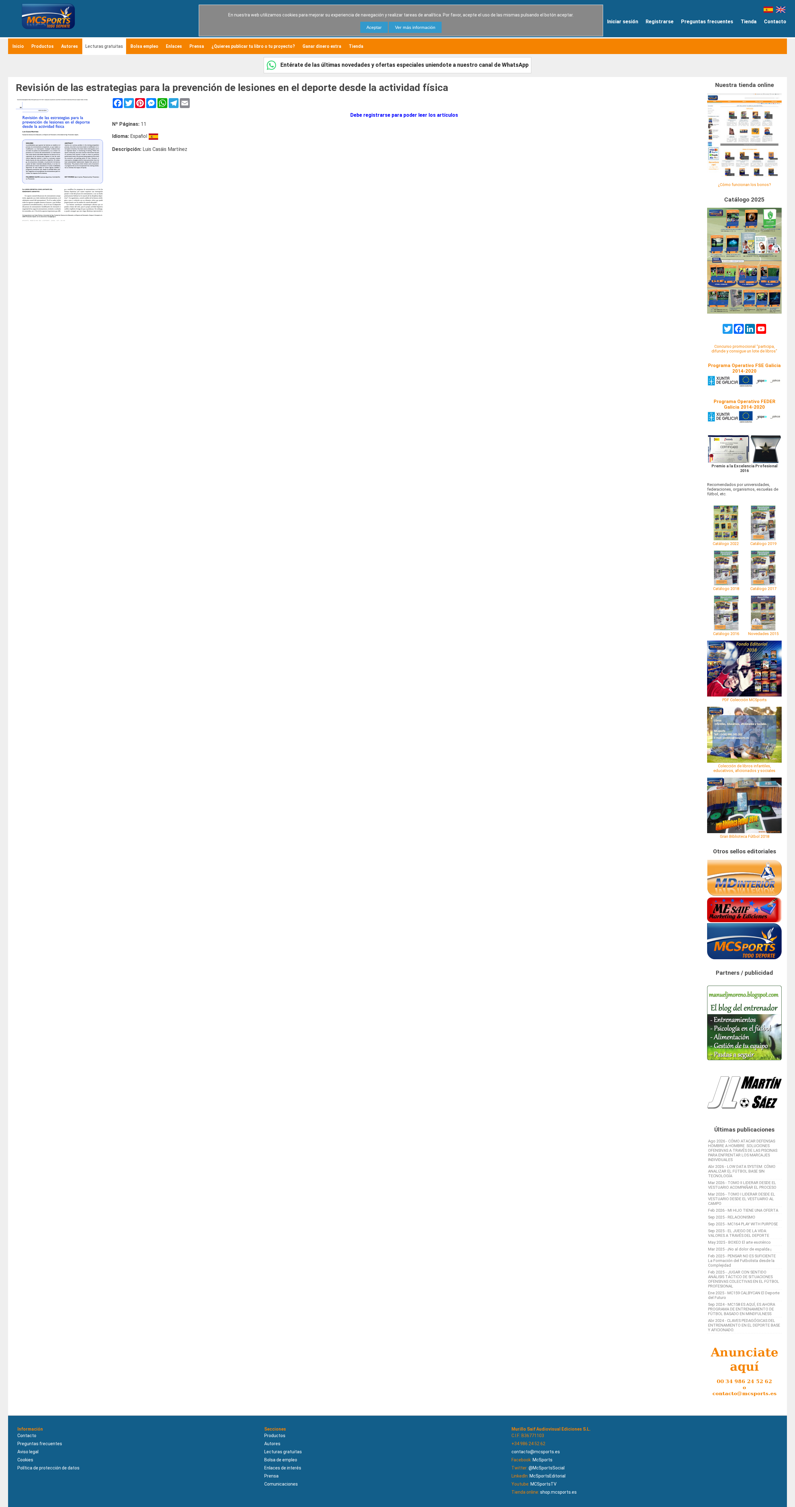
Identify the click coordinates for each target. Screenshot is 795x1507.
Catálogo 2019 (763, 543)
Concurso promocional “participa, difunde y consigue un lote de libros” (744, 348)
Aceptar (374, 27)
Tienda (748, 22)
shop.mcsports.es (558, 1492)
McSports (542, 1459)
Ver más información (415, 27)
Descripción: (126, 149)
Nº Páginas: (125, 124)
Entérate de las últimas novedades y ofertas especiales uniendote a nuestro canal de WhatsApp (404, 64)
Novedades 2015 (763, 633)
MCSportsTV (543, 1484)
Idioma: (120, 136)
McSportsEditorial (547, 1475)
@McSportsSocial (547, 1467)
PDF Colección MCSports (744, 699)
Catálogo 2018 (726, 588)
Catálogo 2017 (763, 588)
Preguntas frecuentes (707, 22)
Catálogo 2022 (726, 543)
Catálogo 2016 (726, 633)
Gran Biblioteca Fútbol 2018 (744, 836)
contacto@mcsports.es (535, 1451)
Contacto (775, 22)
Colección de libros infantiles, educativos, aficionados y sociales (744, 768)
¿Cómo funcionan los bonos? (744, 184)
